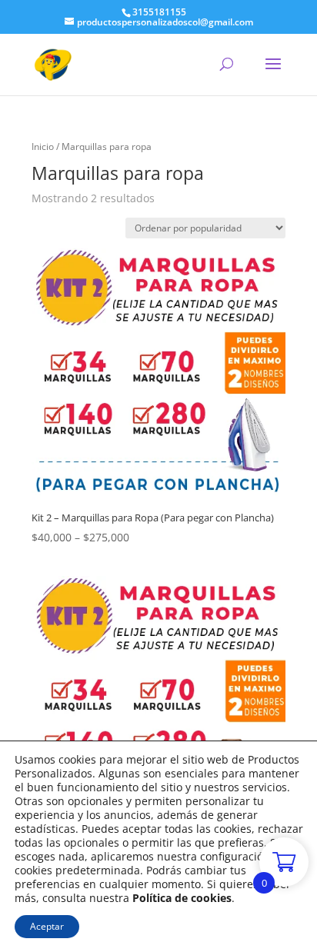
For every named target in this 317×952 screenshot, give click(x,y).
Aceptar (47, 926)
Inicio (43, 146)
